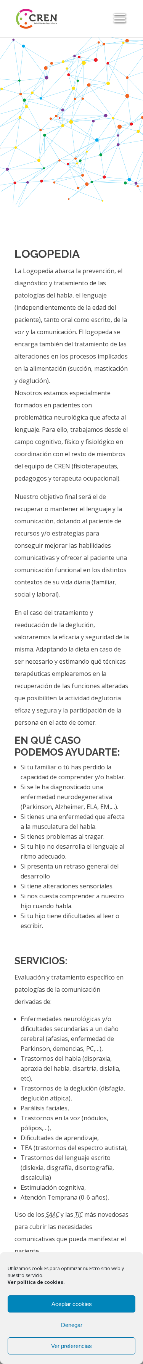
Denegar (71, 1325)
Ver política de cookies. (36, 1282)
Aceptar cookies (71, 1304)
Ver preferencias (71, 1346)
